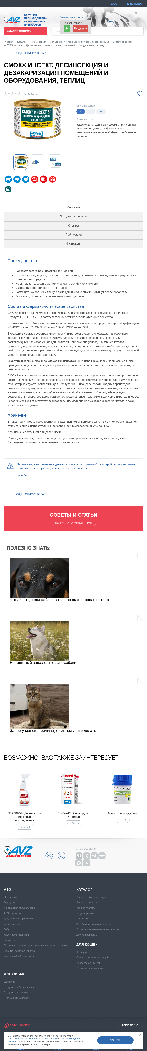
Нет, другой (80, 28)
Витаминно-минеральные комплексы (97, 929)
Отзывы (73, 225)
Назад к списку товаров (31, 53)
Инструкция (73, 243)
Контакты (9, 940)
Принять (115, 1040)
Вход (114, 3)
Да (66, 28)
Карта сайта (130, 1025)
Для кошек (86, 944)
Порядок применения (73, 216)
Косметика (82, 918)
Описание (73, 207)
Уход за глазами (85, 907)
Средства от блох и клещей (92, 957)
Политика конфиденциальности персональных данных (35, 945)
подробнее (23, 475)
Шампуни (81, 952)
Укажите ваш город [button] (71, 17)
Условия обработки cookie (19, 956)
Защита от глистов (87, 902)
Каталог (84, 889)
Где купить (10, 902)
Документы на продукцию (18, 918)
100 (90, 111)
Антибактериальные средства (93, 924)
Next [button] (142, 800)
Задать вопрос (20, 1025)
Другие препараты (86, 934)
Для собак (14, 974)
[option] (37, 119)
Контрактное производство (19, 907)
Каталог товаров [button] (19, 31)
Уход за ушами (85, 913)
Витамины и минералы (89, 968)
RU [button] (135, 13)
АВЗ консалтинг (13, 913)
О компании (10, 897)
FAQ (6, 929)
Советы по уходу (14, 924)
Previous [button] (5, 800)
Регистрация (134, 3)
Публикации (73, 234)
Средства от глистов (88, 962)
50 (80, 111)
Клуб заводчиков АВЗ (16, 934)
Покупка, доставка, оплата (19, 950)
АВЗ (7, 889)
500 (101, 111)
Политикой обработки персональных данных (32, 1038)
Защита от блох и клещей (91, 897)
